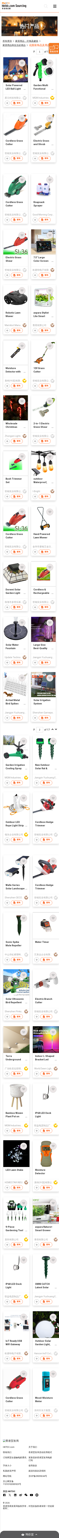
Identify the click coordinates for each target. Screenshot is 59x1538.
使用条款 (33, 1465)
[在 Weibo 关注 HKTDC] (20, 1495)
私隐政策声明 (9, 1471)
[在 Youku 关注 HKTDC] (36, 1495)
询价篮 (29, 1534)
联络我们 (7, 1452)
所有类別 (7, 41)
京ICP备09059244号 (38, 1476)
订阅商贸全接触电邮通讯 (14, 1457)
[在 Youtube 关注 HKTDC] (31, 1495)
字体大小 (7, 1465)
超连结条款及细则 (37, 1471)
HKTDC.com (8, 1447)
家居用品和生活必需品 (14, 45)
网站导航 (7, 1476)
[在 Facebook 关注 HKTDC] (4, 1495)
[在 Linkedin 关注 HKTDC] (15, 1495)
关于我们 (33, 1447)
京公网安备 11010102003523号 (12, 1482)
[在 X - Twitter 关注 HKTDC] (9, 1495)
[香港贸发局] (29, 1442)
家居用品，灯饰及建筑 (26, 41)
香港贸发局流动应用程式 (40, 1452)
